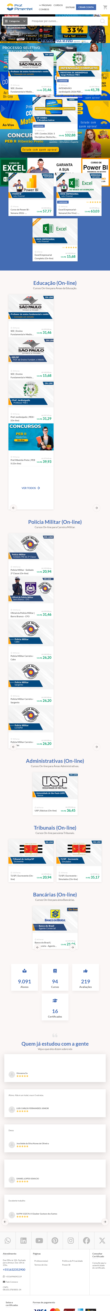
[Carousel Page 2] (48, 40)
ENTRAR (70, 7)
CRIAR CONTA (86, 7)
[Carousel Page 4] (57, 40)
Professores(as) (41, 824)
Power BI (66, 828)
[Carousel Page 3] (53, 40)
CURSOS (58, 5)
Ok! (75, 1307)
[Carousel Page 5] (61, 40)
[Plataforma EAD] (105, 1307)
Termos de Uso (40, 828)
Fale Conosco (12, 845)
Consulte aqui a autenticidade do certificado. (99, 828)
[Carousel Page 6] (66, 40)
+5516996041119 (14, 840)
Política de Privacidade (72, 824)
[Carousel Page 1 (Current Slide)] (44, 40)
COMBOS (44, 9)
